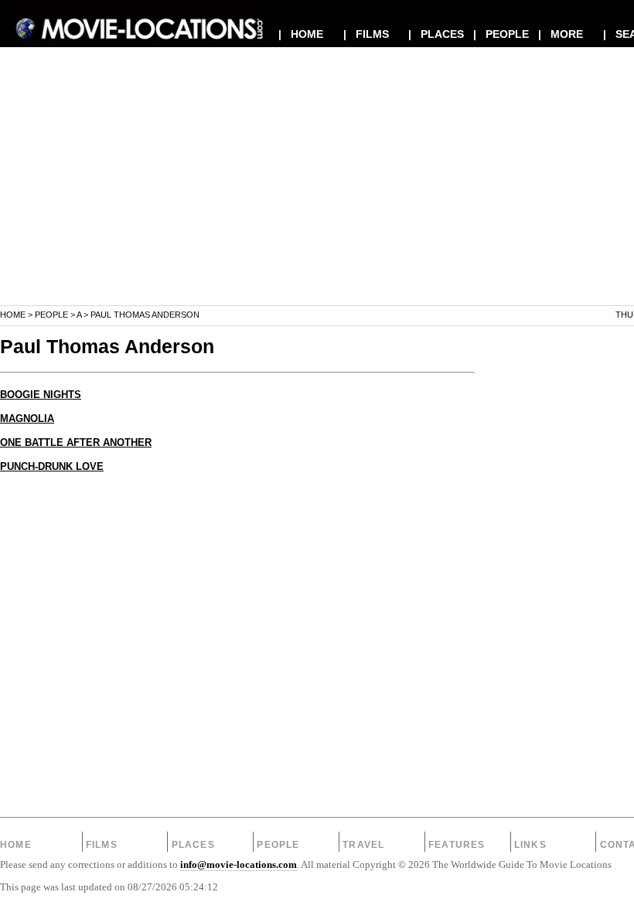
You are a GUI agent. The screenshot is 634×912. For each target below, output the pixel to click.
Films (102, 844)
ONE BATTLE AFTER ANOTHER (76, 442)
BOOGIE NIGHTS (40, 395)
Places (193, 844)
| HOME (300, 34)
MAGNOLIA (27, 418)
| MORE (560, 34)
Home (13, 314)
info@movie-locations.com (238, 864)
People (51, 314)
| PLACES (436, 34)
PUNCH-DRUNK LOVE (52, 466)
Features (457, 844)
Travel (363, 844)
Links (530, 844)
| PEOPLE (501, 34)
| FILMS (366, 34)
